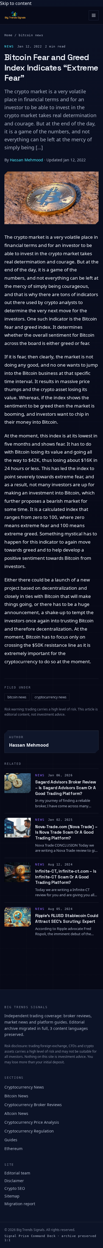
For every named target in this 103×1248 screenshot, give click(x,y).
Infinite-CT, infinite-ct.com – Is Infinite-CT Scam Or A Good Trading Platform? (65, 876)
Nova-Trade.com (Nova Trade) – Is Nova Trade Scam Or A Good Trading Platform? (66, 832)
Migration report (19, 1203)
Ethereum (13, 1148)
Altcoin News (16, 1113)
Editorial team (17, 1173)
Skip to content (16, 3)
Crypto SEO (14, 1188)
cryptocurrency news (50, 697)
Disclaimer (14, 1180)
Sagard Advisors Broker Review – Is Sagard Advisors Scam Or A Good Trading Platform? (65, 787)
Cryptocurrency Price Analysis (31, 1122)
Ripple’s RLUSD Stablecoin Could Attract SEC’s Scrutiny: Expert (66, 918)
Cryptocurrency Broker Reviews (33, 1104)
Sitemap (12, 1196)
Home (8, 35)
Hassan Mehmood (26, 159)
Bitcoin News (16, 1095)
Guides (10, 1139)
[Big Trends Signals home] (15, 15)
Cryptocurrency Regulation (29, 1131)
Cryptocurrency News (24, 1087)
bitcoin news (31, 35)
